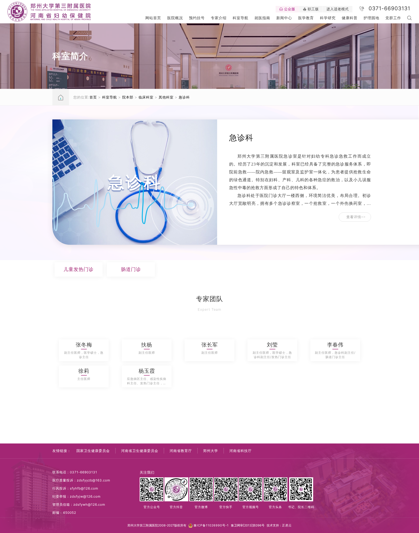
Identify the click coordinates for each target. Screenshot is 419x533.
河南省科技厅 (240, 450)
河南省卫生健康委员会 (139, 450)
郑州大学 (210, 450)
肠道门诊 (131, 269)
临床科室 (146, 97)
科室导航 (109, 97)
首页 (93, 97)
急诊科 (184, 97)
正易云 (287, 525)
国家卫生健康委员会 (93, 450)
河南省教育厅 (181, 450)
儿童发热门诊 (79, 269)
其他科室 (166, 97)
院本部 (127, 97)
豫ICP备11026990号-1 (211, 525)
